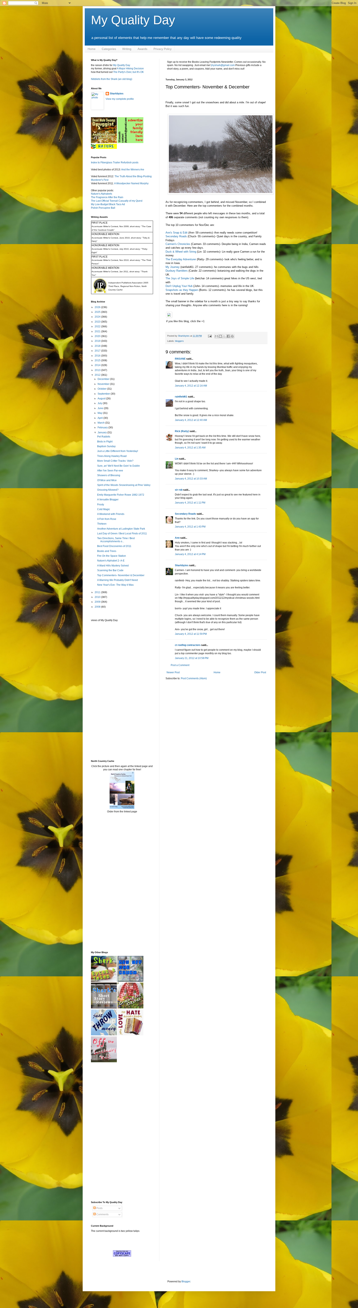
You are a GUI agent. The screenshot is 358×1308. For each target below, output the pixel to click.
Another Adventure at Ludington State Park (121, 528)
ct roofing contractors (188, 645)
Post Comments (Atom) (194, 678)
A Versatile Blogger (108, 499)
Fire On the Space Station (111, 555)
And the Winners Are (132, 169)
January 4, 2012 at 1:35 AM (190, 447)
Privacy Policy (163, 49)
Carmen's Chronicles (178, 244)
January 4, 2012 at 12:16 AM (191, 385)
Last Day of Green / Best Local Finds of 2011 (122, 533)
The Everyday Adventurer (181, 259)
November (104, 384)
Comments (102, 1214)
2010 (98, 597)
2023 (98, 321)
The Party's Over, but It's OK (128, 72)
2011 (98, 592)
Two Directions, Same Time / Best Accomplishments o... (116, 540)
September (104, 393)
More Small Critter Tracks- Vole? (115, 460)
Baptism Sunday (106, 446)
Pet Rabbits (103, 436)
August (102, 398)
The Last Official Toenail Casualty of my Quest (116, 200)
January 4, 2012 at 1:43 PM (190, 526)
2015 (98, 360)
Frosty (100, 504)
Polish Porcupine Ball (103, 207)
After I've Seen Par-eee (110, 470)
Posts (99, 1208)
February (103, 427)
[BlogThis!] (220, 336)
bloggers (179, 341)
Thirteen (101, 523)
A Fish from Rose (106, 519)
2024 (98, 316)
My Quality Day (133, 20)
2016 (98, 355)
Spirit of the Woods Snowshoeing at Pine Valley (123, 485)
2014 (98, 365)
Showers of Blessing (108, 475)
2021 (98, 331)
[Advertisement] (103, 690)
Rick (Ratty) (182, 431)
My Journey (173, 267)
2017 (98, 350)
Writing (126, 49)
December (104, 379)
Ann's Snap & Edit (176, 232)
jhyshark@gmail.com (223, 65)
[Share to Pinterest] (232, 336)
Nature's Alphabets (101, 193)
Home (92, 49)
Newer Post (173, 672)
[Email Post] (209, 336)
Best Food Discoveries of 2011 (114, 546)
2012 (98, 374)
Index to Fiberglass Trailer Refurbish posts (114, 162)
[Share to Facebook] (228, 336)
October (102, 388)
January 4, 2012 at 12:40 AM (191, 420)
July (100, 403)
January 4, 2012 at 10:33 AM (191, 478)
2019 (98, 341)
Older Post (260, 672)
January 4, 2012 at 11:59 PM (191, 633)
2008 (98, 606)
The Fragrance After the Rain (107, 197)
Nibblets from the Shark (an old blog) (111, 79)
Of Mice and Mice (107, 480)
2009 (98, 601)
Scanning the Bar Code (110, 570)
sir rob (179, 489)
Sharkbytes (182, 565)
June (101, 408)
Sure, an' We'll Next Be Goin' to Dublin (118, 465)
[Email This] (216, 336)
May (100, 413)
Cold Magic (103, 509)
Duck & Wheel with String (181, 251)
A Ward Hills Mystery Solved (113, 565)
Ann (177, 537)
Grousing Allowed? (108, 489)
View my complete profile (120, 99)
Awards (142, 49)
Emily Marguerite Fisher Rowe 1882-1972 (120, 494)
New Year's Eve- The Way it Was (115, 584)
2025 (98, 312)
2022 (98, 326)
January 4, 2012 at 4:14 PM (190, 554)
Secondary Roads (176, 236)
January (102, 432)
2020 (98, 336)
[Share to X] (224, 336)
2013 (98, 370)
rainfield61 (181, 396)
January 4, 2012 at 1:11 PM (190, 502)
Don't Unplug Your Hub (179, 286)
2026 (98, 307)
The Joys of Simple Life (180, 278)
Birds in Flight (104, 441)
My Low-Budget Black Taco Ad (108, 204)
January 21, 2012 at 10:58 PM (191, 658)
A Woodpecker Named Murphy (131, 183)
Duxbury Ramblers (177, 270)
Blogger (185, 1281)
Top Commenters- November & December (120, 575)
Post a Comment (180, 665)
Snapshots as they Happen (182, 289)
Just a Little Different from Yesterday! (117, 451)
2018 (98, 345)
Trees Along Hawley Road (112, 456)
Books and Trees (106, 551)
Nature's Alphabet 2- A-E (111, 560)
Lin (176, 458)
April (100, 418)
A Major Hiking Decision (130, 68)
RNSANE (180, 358)
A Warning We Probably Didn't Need (117, 580)
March (101, 422)
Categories (109, 49)
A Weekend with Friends (110, 514)
